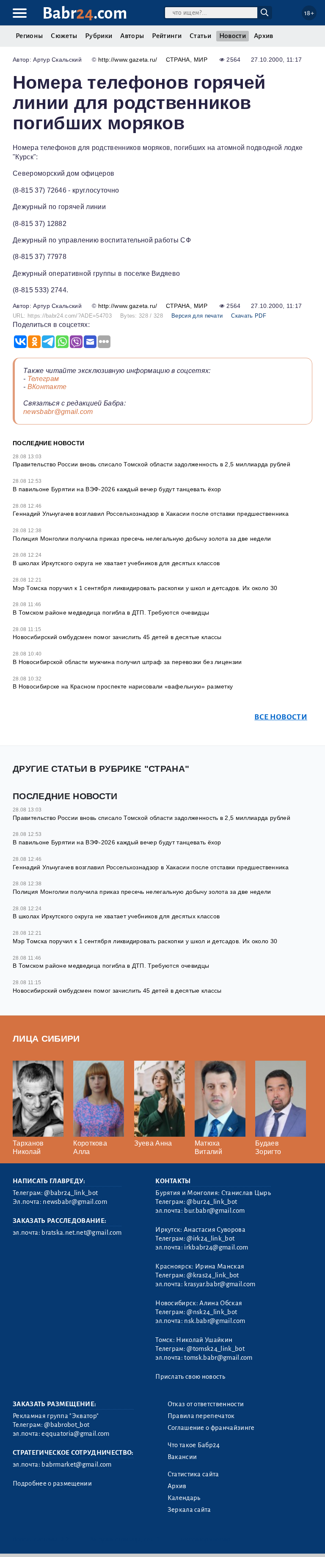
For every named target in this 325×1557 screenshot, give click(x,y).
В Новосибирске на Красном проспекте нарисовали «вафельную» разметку (123, 686)
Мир (200, 59)
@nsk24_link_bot (212, 1312)
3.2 (65, 1539)
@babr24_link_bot (71, 1193)
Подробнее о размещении (52, 1483)
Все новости (280, 717)
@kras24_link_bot (213, 1275)
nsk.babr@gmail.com (214, 1320)
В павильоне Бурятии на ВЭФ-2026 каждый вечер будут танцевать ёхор (117, 489)
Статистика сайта (193, 1474)
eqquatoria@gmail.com (75, 1433)
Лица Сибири (46, 1038)
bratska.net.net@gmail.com (81, 1232)
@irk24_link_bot (210, 1238)
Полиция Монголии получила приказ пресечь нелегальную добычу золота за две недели (142, 538)
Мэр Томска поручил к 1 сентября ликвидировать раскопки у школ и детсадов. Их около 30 (145, 588)
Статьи (200, 36)
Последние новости (48, 443)
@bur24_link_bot (212, 1201)
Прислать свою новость (190, 1376)
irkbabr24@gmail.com (216, 1247)
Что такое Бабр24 (194, 1445)
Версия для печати (197, 316)
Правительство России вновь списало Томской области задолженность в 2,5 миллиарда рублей (151, 464)
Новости (232, 36)
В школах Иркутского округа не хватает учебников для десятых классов (116, 563)
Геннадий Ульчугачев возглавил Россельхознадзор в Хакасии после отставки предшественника (151, 513)
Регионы (29, 36)
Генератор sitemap (205, 1539)
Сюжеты (64, 36)
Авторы (132, 36)
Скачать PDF (248, 316)
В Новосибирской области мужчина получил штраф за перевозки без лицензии (127, 662)
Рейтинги (167, 36)
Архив (263, 36)
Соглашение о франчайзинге (211, 1427)
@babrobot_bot (66, 1424)
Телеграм (43, 378)
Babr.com (84, 13)
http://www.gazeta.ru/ (127, 59)
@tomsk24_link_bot (215, 1348)
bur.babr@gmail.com (214, 1210)
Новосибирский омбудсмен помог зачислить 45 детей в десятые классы (117, 637)
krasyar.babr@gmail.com (219, 1284)
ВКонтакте (47, 386)
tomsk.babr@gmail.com (218, 1357)
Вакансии (182, 1457)
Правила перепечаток (201, 1416)
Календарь (184, 1497)
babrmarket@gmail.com (76, 1464)
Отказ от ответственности (206, 1404)
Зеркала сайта (189, 1509)
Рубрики (98, 36)
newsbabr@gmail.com (58, 411)
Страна (178, 59)
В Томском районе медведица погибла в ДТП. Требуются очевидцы (111, 612)
